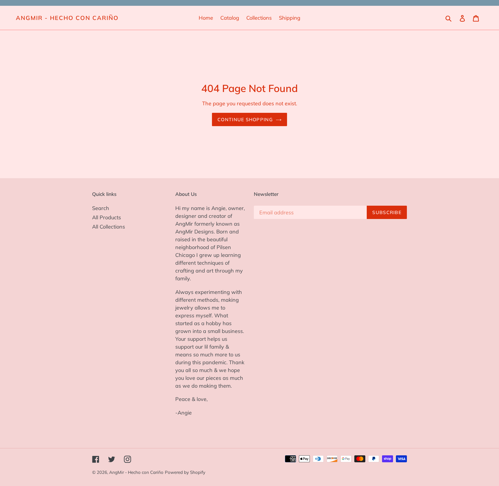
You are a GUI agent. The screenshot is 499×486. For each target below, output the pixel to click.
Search (100, 208)
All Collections (108, 226)
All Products (106, 217)
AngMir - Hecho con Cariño (67, 17)
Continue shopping (245, 119)
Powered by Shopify (185, 472)
